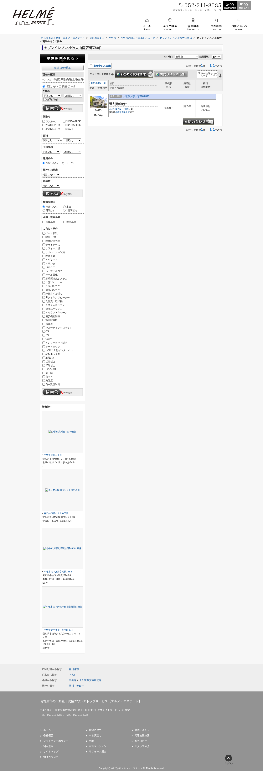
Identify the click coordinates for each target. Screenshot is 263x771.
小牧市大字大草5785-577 (136, 96)
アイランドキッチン (56, 312)
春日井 (80, 685)
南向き (49, 376)
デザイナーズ (52, 244)
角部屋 (49, 380)
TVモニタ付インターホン (59, 350)
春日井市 (74, 669)
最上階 (49, 373)
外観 (93, 83)
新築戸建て (95, 730)
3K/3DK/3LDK (73, 125)
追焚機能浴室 (52, 316)
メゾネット (51, 259)
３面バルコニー (53, 286)
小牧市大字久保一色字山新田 (58, 630)
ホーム (47, 730)
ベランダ (50, 263)
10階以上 (50, 361)
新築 (64, 86)
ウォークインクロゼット (58, 327)
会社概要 (48, 735)
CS (47, 331)
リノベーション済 (55, 252)
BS (47, 335)
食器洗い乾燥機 (53, 301)
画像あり (50, 222)
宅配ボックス (52, 354)
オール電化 (51, 274)
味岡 (126, 109)
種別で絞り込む (62, 67)
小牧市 (118, 112)
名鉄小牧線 (115, 109)
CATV (48, 338)
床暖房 (49, 323)
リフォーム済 (52, 248)
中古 (73, 86)
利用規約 (48, 746)
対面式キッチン (53, 308)
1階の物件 (50, 369)
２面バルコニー (53, 282)
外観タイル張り (53, 293)
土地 (91, 740)
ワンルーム (51, 121)
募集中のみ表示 (102, 65)
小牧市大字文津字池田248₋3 (58, 571)
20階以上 (50, 365)
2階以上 (49, 357)
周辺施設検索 (142, 735)
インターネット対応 (56, 342)
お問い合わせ (142, 730)
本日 (68, 206)
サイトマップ (50, 751)
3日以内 (50, 210)
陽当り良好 (51, 237)
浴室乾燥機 (51, 320)
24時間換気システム (56, 278)
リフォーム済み (97, 751)
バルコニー (51, 267)
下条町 (72, 674)
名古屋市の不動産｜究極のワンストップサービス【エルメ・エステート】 (91, 701)
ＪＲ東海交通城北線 (90, 680)
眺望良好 (50, 255)
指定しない (52, 86)
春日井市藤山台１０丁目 (56, 513)
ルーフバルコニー (55, 271)
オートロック (52, 346)
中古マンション (97, 746)
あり (64, 163)
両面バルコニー (53, 290)
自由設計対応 (52, 384)
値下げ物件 (52, 99)
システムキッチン (55, 305)
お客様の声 (141, 740)
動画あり (71, 222)
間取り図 (101, 83)
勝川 (71, 685)
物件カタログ (50, 756)
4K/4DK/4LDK (52, 129)
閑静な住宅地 (52, 240)
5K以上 (70, 129)
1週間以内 (71, 210)
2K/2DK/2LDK (52, 125)
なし (73, 163)
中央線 (73, 680)
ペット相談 (51, 233)
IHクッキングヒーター (57, 297)
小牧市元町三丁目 (53, 455)
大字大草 (125, 112)
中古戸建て (95, 735)
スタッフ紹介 (142, 746)
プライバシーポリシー (55, 740)
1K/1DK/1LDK (73, 121)
